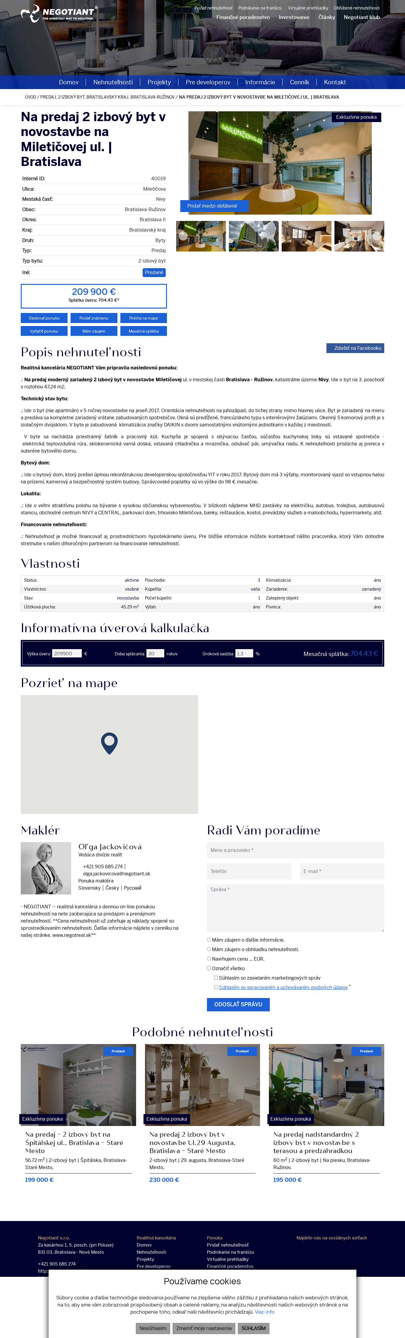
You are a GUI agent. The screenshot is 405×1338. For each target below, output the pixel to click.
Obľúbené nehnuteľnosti (357, 8)
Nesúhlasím (153, 1328)
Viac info (265, 1312)
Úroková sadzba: (219, 654)
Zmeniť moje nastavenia (204, 1328)
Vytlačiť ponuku (44, 331)
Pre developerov (208, 82)
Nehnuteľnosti (113, 82)
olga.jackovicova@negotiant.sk (116, 874)
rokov (172, 654)
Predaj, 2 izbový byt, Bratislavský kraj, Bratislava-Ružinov (108, 97)
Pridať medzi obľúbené (212, 206)
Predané (154, 272)
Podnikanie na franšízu (260, 8)
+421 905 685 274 (102, 866)
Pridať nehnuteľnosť (213, 8)
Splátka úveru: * (93, 300)
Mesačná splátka (144, 331)
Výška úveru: (39, 654)
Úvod (30, 97)
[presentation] (183, 163)
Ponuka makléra (96, 881)
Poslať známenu (93, 318)
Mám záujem (93, 331)
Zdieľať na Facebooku (357, 348)
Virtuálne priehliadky (308, 8)
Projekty (159, 82)
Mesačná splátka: (341, 653)
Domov (69, 82)
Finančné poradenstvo (230, 1266)
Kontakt (335, 82)
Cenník (299, 82)
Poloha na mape (143, 318)
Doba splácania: (130, 654)
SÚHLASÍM (254, 1328)
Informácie (260, 82)
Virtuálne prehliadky (228, 1259)
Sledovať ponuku (44, 318)
